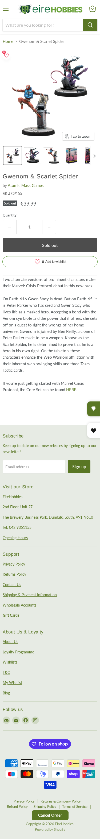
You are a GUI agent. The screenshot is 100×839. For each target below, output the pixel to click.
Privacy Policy (14, 564)
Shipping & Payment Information (30, 594)
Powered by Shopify (50, 829)
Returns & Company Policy (61, 801)
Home (8, 41)
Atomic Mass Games (26, 185)
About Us (10, 641)
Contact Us (12, 584)
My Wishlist (12, 682)
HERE (71, 389)
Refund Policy (17, 806)
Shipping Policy (45, 806)
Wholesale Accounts (19, 605)
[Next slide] (94, 155)
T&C (6, 672)
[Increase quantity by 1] (49, 227)
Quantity (10, 215)
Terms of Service (74, 806)
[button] (12, 155)
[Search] (90, 25)
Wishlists (10, 662)
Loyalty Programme (18, 652)
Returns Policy (14, 574)
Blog (6, 693)
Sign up (79, 466)
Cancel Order (50, 815)
